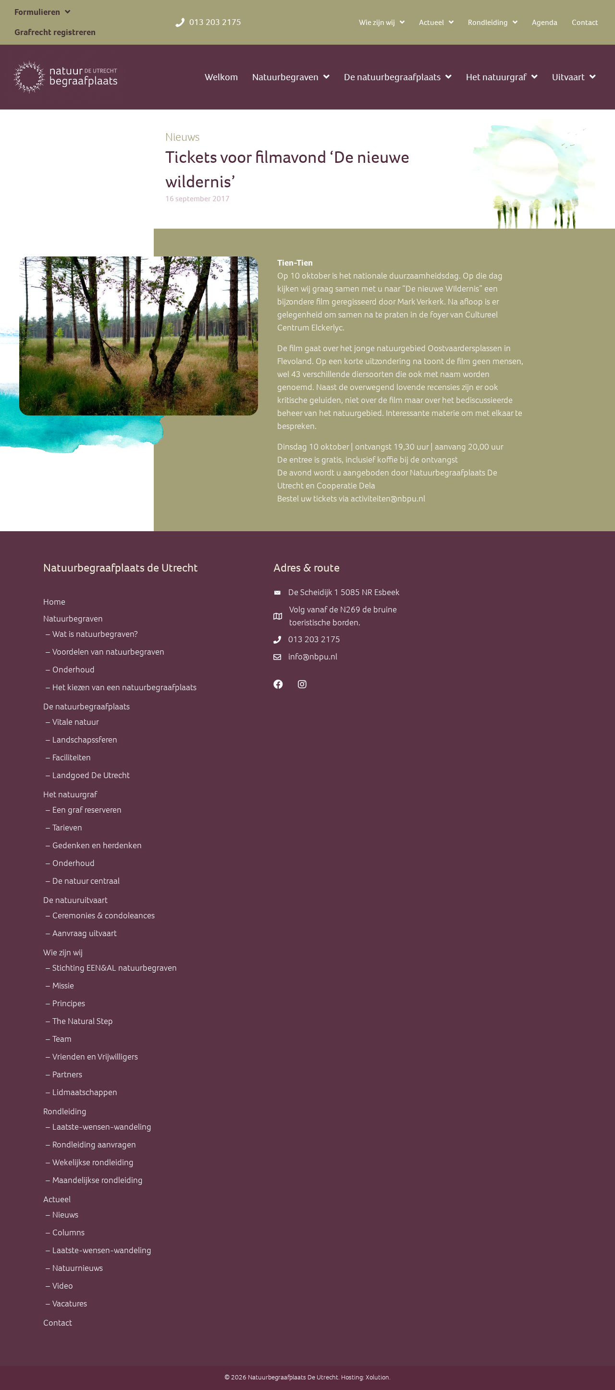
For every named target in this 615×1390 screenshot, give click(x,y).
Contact (57, 1323)
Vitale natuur (75, 722)
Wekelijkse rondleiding (93, 1162)
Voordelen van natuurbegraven (108, 652)
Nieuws (182, 137)
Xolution (377, 1377)
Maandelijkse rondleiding (97, 1180)
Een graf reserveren (87, 810)
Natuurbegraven (73, 618)
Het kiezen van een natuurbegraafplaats (124, 687)
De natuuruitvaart (75, 900)
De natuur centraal (86, 881)
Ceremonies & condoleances (103, 915)
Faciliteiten (71, 757)
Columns (68, 1232)
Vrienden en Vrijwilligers (95, 1056)
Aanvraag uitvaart (84, 933)
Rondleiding (64, 1111)
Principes (68, 1003)
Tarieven (67, 827)
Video (62, 1286)
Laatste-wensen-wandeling (101, 1127)
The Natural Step (82, 1021)
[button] (278, 684)
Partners (67, 1074)
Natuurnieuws (77, 1268)
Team (62, 1039)
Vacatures (69, 1303)
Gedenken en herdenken (97, 845)
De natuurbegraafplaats (86, 706)
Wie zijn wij (63, 952)
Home (54, 602)
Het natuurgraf (70, 794)
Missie (63, 985)
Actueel (57, 1199)
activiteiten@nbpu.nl (389, 498)
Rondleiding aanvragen (94, 1144)
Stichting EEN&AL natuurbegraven (114, 968)
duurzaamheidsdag (424, 275)
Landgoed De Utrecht (91, 775)
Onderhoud (73, 669)
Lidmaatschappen (84, 1092)
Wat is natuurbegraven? (95, 634)
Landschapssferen (84, 739)
